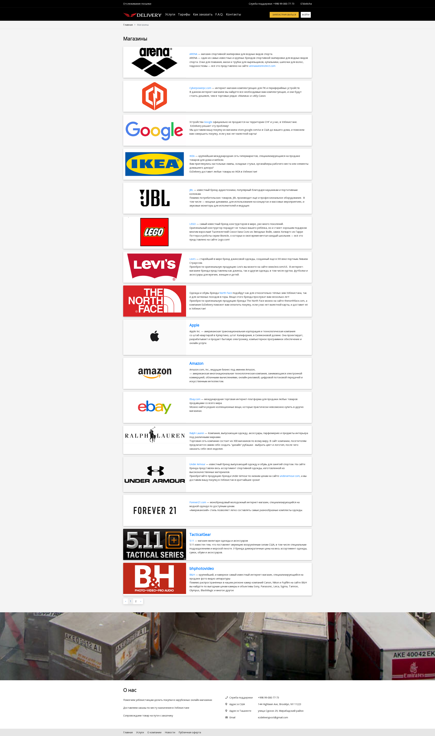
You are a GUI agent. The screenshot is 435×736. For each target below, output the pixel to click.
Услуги (170, 14)
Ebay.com (194, 399)
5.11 (191, 540)
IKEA (192, 156)
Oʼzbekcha (306, 3)
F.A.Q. (219, 14)
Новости (170, 732)
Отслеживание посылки (137, 3)
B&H (192, 574)
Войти (305, 14)
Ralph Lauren (196, 433)
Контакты (233, 14)
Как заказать (203, 14)
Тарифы (184, 14)
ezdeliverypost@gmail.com (273, 717)
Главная (128, 24)
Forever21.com (197, 502)
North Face (225, 293)
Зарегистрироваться (284, 14)
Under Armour (197, 464)
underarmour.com (290, 476)
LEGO (192, 224)
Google (208, 122)
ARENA (193, 54)
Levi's (192, 259)
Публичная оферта (190, 732)
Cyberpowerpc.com (200, 88)
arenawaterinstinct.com (262, 65)
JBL (191, 190)
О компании (154, 732)
